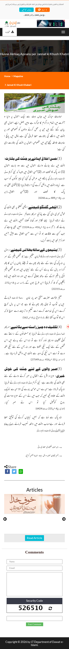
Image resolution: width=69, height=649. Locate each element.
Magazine (18, 76)
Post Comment (34, 624)
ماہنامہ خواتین (26, 9)
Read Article (34, 538)
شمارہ (7, 32)
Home (7, 76)
